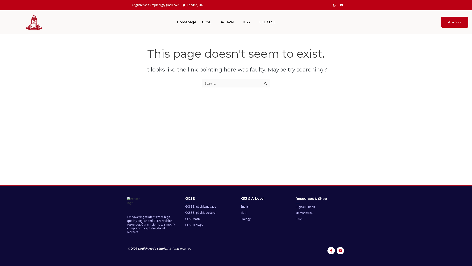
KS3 (246, 22)
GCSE (206, 22)
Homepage (186, 22)
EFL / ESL (267, 22)
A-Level (227, 22)
